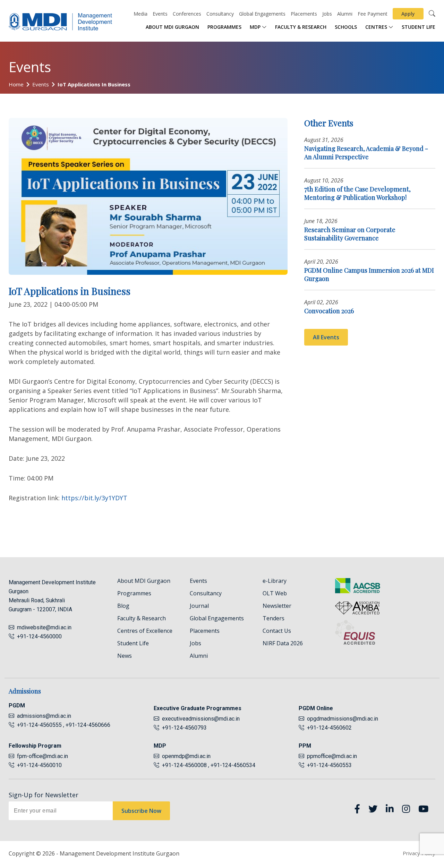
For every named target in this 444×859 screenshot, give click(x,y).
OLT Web (275, 593)
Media (140, 13)
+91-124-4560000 (38, 636)
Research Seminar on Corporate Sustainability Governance (349, 234)
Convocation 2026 (329, 311)
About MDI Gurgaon (172, 27)
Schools (346, 27)
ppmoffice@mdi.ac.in (332, 756)
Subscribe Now (141, 811)
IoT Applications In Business (94, 84)
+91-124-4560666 (88, 725)
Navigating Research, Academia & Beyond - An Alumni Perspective (366, 152)
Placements (304, 13)
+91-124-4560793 (183, 727)
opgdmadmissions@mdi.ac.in (342, 718)
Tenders (273, 618)
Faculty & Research (300, 27)
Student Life (418, 27)
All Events (326, 337)
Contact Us (277, 630)
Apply (408, 13)
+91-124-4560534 (233, 765)
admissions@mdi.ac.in (44, 716)
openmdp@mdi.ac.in (186, 756)
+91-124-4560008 (183, 765)
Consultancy (220, 13)
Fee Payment (372, 13)
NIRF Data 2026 (283, 643)
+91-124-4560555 (38, 725)
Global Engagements (262, 13)
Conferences (187, 13)
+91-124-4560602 (328, 727)
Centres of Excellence (144, 630)
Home (16, 84)
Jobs (327, 13)
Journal (199, 606)
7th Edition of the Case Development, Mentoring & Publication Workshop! (357, 193)
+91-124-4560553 (328, 765)
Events (160, 13)
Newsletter (277, 606)
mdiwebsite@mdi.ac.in (44, 627)
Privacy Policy (419, 853)
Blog (123, 606)
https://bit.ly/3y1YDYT (94, 498)
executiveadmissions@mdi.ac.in (201, 718)
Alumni (344, 13)
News (124, 655)
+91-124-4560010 (38, 765)
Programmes (224, 27)
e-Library (275, 581)
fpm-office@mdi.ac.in (42, 756)
